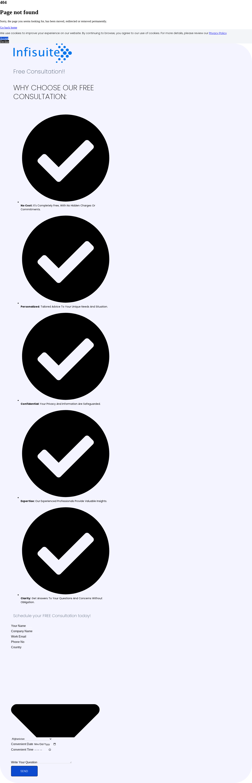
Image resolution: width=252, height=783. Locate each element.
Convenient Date (22, 744)
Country (16, 647)
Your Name (19, 625)
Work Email (19, 636)
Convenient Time (22, 749)
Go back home (8, 27)
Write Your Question (24, 762)
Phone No (18, 641)
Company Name (22, 631)
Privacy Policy (218, 33)
